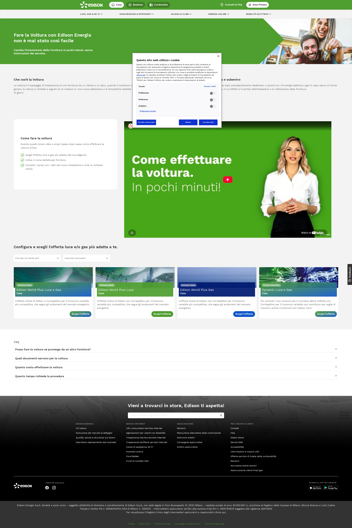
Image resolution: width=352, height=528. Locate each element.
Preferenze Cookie (162, 524)
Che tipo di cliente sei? (27, 258)
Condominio (161, 4)
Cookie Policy (144, 524)
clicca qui (220, 512)
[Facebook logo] (47, 488)
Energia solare (217, 14)
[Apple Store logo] (315, 488)
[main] (176, 264)
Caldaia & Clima (180, 14)
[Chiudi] (218, 56)
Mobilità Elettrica (257, 14)
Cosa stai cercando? (75, 258)
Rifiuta (188, 122)
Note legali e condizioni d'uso (187, 524)
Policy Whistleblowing (214, 524)
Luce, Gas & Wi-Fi (90, 14)
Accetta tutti (208, 122)
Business (138, 4)
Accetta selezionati (146, 122)
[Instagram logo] (54, 488)
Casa (119, 4)
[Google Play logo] (330, 488)
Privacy (131, 524)
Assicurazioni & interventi (135, 14)
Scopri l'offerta (80, 314)
